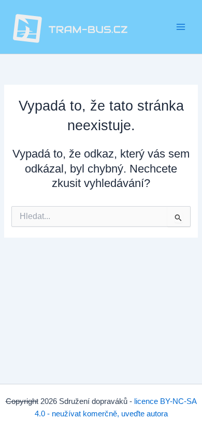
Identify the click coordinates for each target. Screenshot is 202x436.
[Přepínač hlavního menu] (181, 27)
